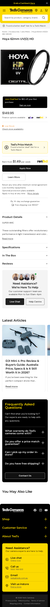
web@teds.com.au (19, 578)
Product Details (12, 217)
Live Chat (15, 301)
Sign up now (25, 105)
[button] (38, 136)
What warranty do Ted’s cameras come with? (20, 432)
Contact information (32, 603)
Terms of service (37, 601)
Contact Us (25, 475)
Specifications (11, 247)
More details (33, 193)
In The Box (9, 255)
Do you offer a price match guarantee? (22, 443)
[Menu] (5, 10)
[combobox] (25, 18)
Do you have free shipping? (22, 463)
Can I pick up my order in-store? (21, 453)
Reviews (7, 263)
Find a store (16, 587)
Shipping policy (16, 603)
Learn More (14, 177)
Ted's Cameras (28, 598)
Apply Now (25, 168)
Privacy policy (11, 601)
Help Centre (35, 301)
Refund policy (24, 601)
